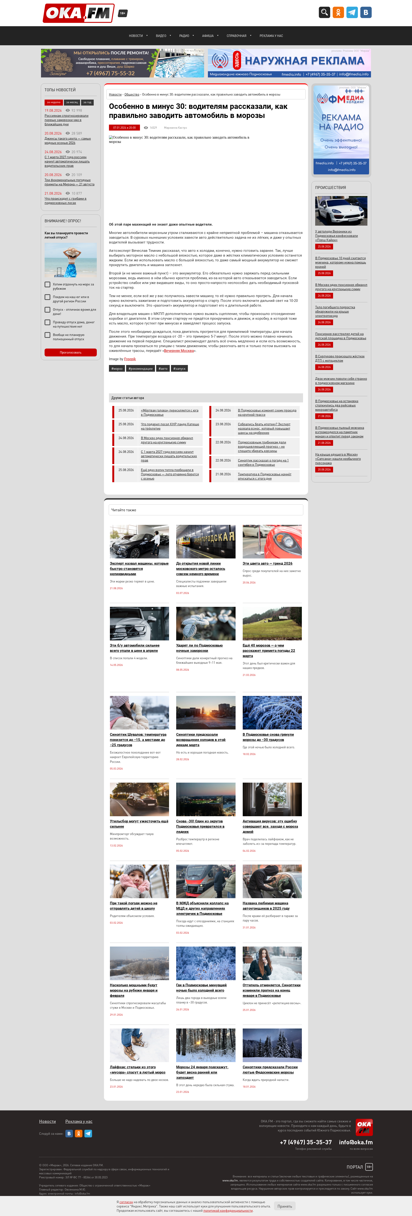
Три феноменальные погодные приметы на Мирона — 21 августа (69, 181)
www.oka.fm (230, 1180)
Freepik (130, 359)
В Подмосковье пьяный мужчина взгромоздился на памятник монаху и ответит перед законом (339, 431)
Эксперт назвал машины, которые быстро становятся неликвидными (139, 568)
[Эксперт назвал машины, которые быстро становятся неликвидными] (139, 557)
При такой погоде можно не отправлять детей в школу (133, 906)
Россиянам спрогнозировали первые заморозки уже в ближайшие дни (66, 119)
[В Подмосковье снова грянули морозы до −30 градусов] (272, 728)
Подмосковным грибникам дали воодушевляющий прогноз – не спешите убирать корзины (262, 446)
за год (87, 102)
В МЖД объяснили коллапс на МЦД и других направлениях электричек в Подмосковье (202, 908)
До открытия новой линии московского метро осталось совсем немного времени (200, 568)
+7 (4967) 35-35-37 (306, 1142)
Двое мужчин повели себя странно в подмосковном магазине (341, 380)
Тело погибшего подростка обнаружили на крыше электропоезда (335, 311)
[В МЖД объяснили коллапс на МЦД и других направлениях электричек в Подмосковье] (205, 897)
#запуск (179, 368)
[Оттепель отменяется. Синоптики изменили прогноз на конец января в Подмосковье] (272, 979)
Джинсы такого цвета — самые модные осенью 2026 (68, 140)
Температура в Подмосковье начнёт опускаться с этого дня (264, 476)
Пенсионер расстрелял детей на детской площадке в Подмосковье (340, 335)
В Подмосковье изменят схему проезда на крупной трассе (267, 412)
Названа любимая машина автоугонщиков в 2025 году (266, 906)
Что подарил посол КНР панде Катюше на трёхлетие (170, 426)
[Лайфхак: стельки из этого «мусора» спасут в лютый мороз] (139, 1061)
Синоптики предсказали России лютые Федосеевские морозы (270, 1069)
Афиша (208, 36)
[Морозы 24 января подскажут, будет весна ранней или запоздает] (205, 1061)
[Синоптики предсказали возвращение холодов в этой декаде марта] (205, 728)
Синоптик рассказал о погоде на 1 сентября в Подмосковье (263, 462)
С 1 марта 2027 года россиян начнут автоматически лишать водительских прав (169, 455)
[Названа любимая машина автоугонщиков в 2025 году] (272, 897)
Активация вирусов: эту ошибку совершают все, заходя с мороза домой (270, 826)
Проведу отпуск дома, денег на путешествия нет (74, 324)
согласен (126, 1202)
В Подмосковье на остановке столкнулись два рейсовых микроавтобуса (336, 405)
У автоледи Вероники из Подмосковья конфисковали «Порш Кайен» (336, 235)
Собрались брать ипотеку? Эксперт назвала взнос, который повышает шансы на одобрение (264, 428)
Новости (136, 36)
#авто (163, 368)
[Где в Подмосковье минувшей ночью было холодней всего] (205, 979)
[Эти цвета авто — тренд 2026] (272, 557)
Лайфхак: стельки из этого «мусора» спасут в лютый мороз (137, 1069)
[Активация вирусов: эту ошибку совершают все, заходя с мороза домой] (272, 815)
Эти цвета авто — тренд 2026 (268, 563)
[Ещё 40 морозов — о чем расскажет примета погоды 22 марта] (272, 639)
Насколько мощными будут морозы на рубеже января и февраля (134, 990)
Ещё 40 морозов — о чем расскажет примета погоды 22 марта (269, 650)
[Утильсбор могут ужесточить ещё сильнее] (139, 815)
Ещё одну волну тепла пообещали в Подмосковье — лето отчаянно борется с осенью (170, 473)
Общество (131, 94)
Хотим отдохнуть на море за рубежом (73, 286)
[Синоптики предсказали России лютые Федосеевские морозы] (272, 1061)
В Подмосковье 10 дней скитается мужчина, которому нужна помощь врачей (340, 262)
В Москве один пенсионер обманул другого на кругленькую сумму (167, 440)
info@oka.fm (356, 1142)
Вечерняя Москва (179, 351)
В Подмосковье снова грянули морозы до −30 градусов (268, 737)
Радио (184, 36)
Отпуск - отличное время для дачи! (74, 311)
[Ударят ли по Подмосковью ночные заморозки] (205, 639)
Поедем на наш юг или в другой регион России (71, 298)
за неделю (54, 102)
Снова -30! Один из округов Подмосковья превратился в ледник (200, 826)
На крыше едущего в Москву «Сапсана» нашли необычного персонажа (338, 458)
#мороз (117, 368)
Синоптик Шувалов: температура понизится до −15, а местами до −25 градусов (138, 739)
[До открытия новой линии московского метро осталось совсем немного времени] (205, 557)
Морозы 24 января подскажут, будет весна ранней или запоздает (202, 1072)
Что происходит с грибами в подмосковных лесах (66, 200)
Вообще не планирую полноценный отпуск (68, 336)
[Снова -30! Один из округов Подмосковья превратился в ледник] (205, 815)
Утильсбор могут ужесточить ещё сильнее (139, 824)
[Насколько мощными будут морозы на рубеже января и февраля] (139, 979)
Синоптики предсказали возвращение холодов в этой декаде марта (201, 739)
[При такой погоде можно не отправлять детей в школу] (139, 897)
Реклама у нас (271, 36)
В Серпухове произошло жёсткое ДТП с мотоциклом (340, 358)
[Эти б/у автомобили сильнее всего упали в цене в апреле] (139, 639)
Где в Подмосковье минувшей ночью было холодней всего (201, 988)
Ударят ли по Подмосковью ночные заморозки (199, 648)
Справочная (237, 36)
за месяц (72, 102)
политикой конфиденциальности (228, 1210)
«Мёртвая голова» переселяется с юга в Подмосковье (169, 412)
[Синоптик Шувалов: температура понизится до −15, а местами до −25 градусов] (139, 728)
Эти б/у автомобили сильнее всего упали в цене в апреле (135, 648)
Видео (161, 36)
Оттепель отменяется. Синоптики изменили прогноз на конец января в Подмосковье (272, 990)
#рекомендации (141, 368)
